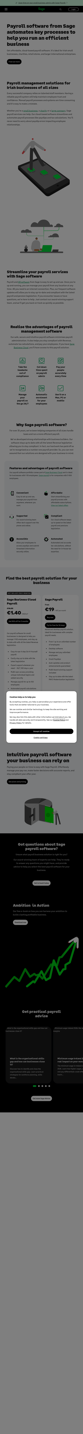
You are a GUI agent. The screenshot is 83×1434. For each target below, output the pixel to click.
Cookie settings (41, 737)
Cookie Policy (59, 720)
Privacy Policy (16, 723)
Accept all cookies (41, 731)
